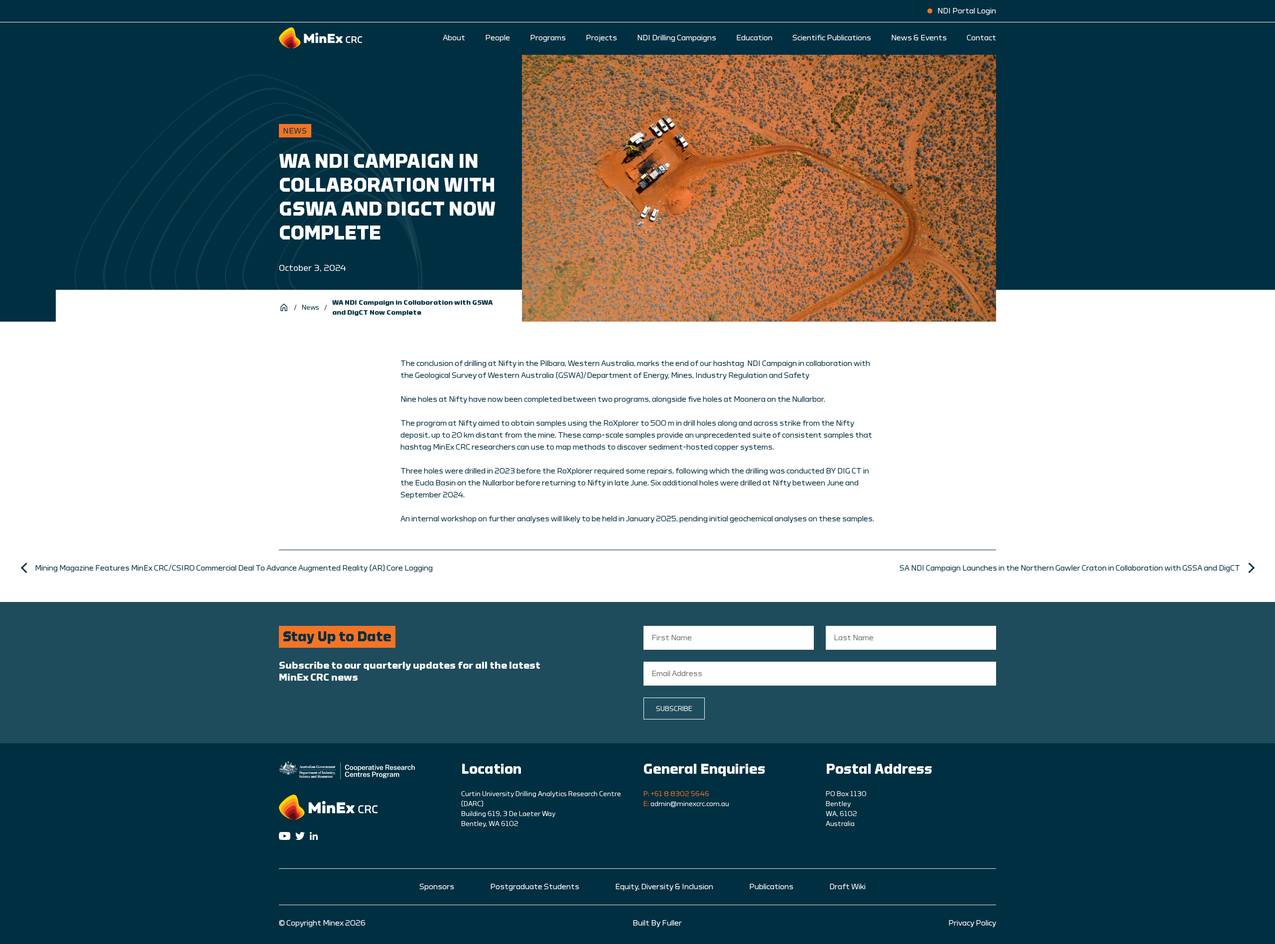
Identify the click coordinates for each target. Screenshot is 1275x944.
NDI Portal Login (966, 11)
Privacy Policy (972, 923)
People (497, 38)
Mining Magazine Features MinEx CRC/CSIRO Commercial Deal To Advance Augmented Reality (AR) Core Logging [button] (234, 568)
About (454, 38)
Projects (601, 38)
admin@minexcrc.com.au (689, 804)
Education (754, 38)
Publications (771, 887)
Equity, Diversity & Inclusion (664, 887)
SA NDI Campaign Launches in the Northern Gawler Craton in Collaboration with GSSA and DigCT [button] (1069, 568)
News (310, 307)
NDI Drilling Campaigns (676, 38)
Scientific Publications (831, 38)
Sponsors (436, 887)
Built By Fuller (657, 923)
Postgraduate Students (534, 887)
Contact (981, 38)
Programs (548, 38)
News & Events (919, 38)
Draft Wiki (847, 887)
